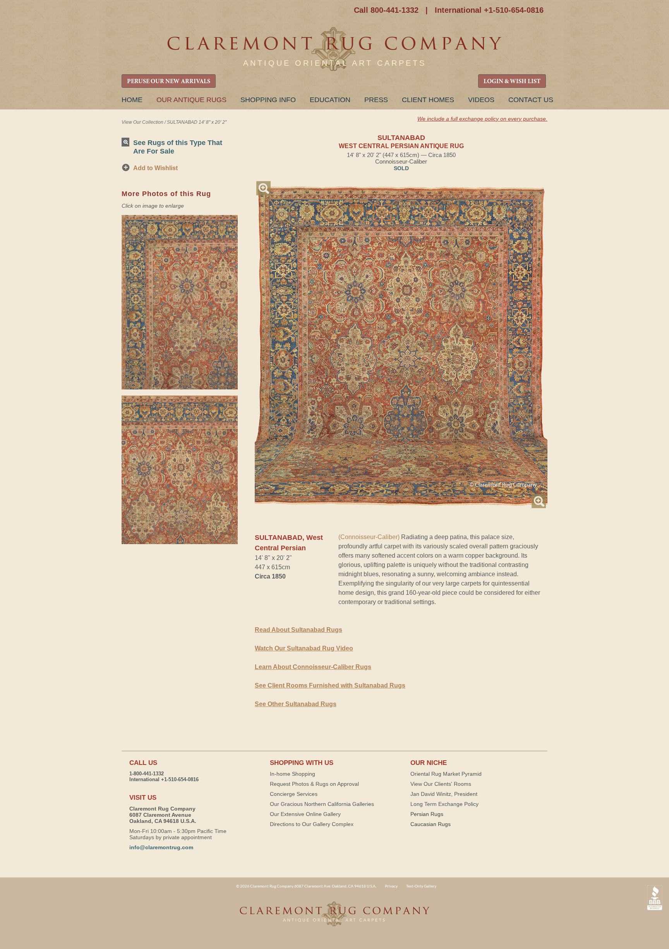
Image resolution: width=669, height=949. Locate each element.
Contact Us (530, 100)
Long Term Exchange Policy (444, 804)
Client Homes (428, 100)
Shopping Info (268, 100)
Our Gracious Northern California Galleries (322, 804)
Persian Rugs (426, 814)
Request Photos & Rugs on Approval (314, 784)
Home (132, 100)
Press (376, 100)
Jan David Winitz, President (443, 794)
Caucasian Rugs (430, 824)
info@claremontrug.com (161, 847)
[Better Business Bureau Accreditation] (654, 897)
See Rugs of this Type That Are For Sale (177, 146)
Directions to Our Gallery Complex (311, 824)
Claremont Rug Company (334, 49)
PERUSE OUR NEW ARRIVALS (168, 82)
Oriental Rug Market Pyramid (446, 774)
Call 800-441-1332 (386, 10)
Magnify (263, 188)
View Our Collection (142, 122)
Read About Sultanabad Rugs (298, 629)
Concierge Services (293, 794)
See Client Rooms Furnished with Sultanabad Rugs (330, 685)
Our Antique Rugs (191, 100)
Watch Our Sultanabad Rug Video (304, 648)
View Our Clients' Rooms (440, 784)
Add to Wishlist (155, 168)
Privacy (391, 886)
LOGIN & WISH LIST (512, 82)
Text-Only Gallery (421, 886)
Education (330, 100)
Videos (481, 100)
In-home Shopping (292, 774)
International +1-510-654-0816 (489, 10)
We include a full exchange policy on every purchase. (482, 119)
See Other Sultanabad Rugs (295, 704)
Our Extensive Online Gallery (305, 814)
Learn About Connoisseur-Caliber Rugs (313, 667)
